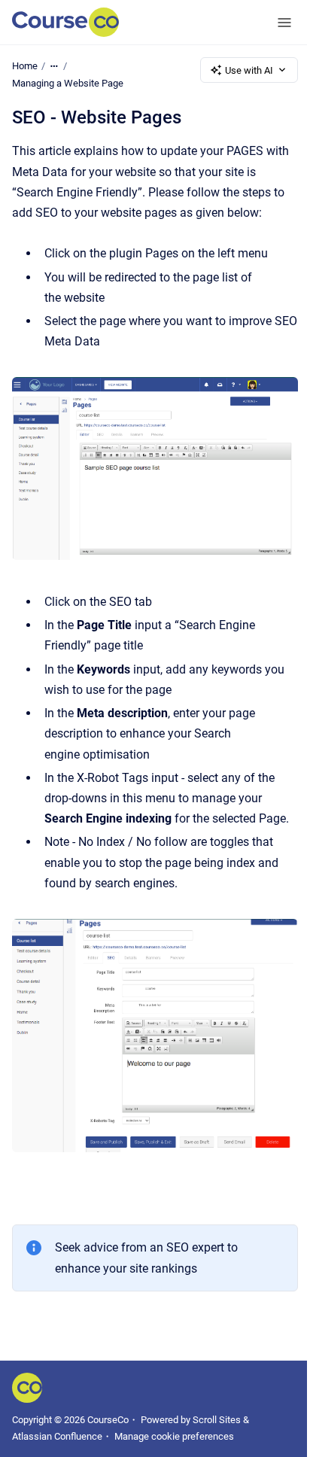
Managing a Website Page (67, 83)
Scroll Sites (217, 1419)
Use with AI (249, 70)
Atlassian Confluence (57, 1436)
